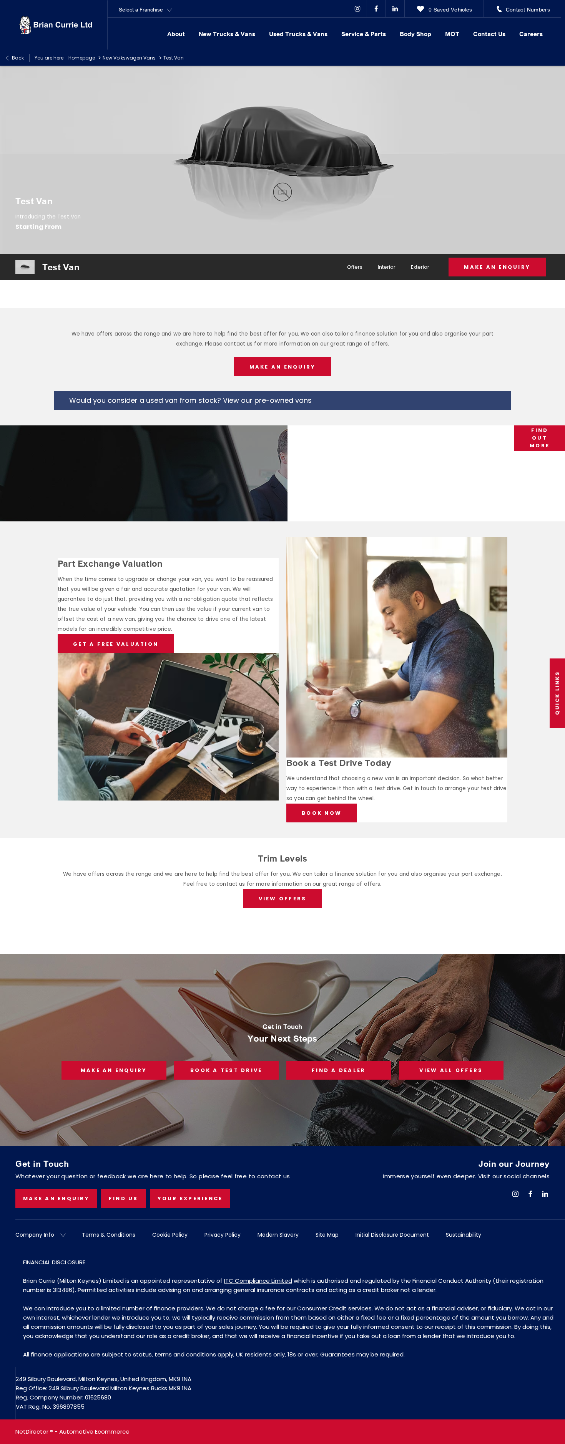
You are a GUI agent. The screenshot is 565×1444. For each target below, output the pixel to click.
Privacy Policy (222, 1235)
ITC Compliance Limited (258, 1281)
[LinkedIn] (395, 8)
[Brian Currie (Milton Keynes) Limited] (55, 25)
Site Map (327, 1235)
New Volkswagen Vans (129, 58)
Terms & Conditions (108, 1235)
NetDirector (32, 1431)
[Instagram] (357, 8)
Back (18, 58)
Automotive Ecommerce (94, 1431)
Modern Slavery (278, 1235)
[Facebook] (376, 8)
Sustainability (463, 1235)
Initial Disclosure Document (392, 1235)
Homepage (81, 58)
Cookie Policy (170, 1235)
